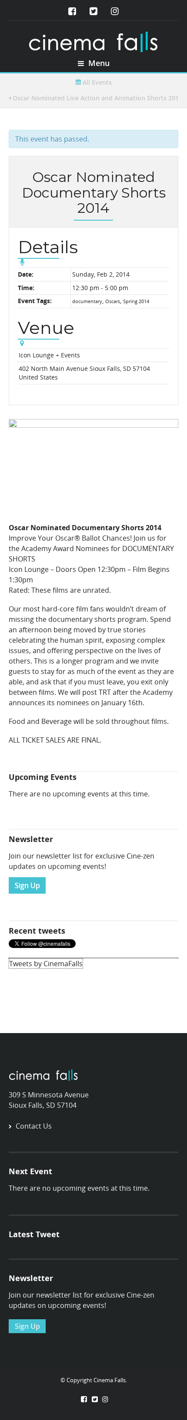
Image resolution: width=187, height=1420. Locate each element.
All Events (96, 82)
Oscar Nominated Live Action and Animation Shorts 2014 (96, 98)
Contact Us (34, 1126)
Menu (98, 63)
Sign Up (27, 885)
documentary (87, 301)
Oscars (112, 301)
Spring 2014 (136, 301)
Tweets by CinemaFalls (46, 963)
